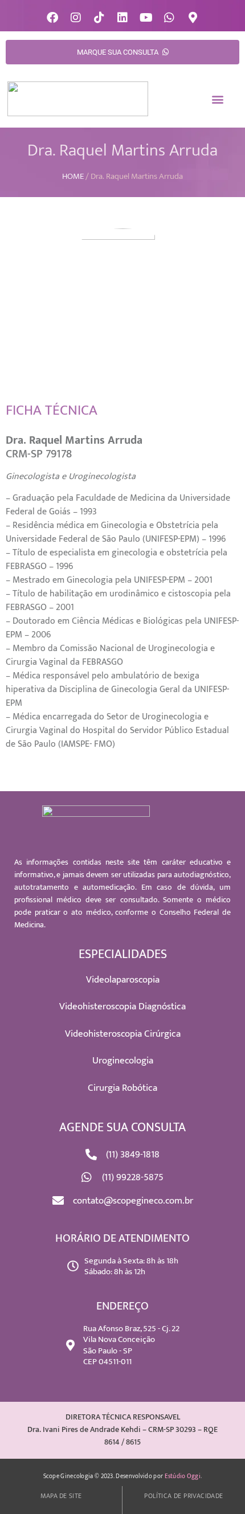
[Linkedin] (122, 18)
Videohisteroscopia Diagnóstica (122, 1006)
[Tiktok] (99, 18)
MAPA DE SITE (61, 1495)
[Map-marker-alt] (193, 18)
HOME (73, 176)
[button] (218, 98)
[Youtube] (146, 18)
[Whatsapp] (169, 18)
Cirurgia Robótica (122, 1088)
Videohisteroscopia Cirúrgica (123, 1034)
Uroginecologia (122, 1061)
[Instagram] (76, 18)
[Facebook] (52, 18)
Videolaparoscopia (123, 980)
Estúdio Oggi (183, 1476)
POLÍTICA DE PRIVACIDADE (183, 1495)
